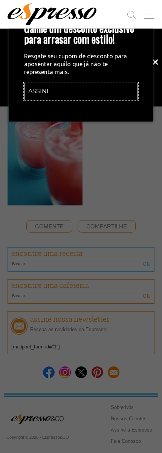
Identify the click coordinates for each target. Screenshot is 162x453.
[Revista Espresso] (52, 14)
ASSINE (39, 91)
